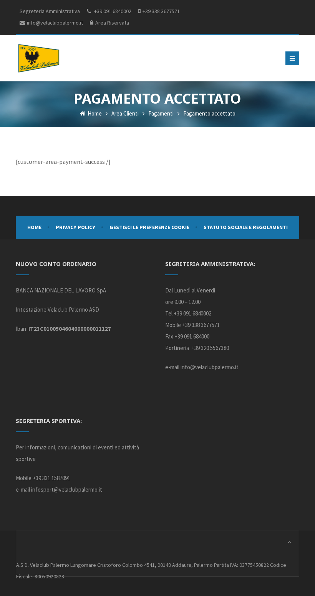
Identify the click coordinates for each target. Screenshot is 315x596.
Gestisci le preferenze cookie (149, 227)
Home (94, 113)
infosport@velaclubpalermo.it (66, 489)
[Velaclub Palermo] (39, 58)
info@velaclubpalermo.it (210, 367)
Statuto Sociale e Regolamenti (246, 227)
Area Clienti (125, 113)
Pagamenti (161, 113)
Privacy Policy (75, 227)
